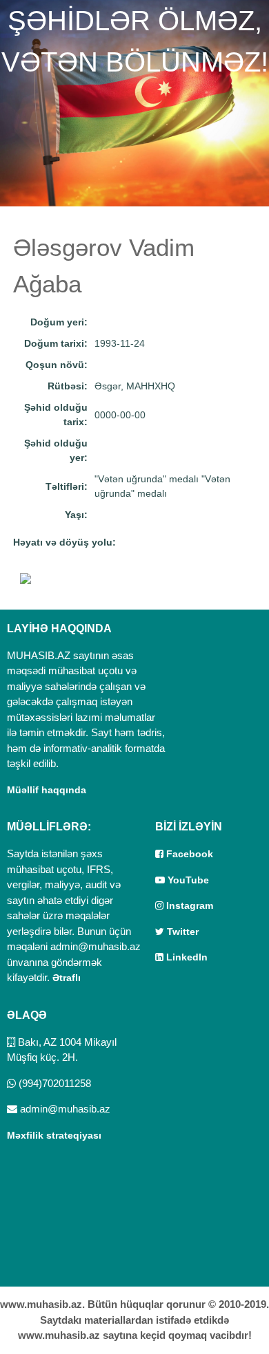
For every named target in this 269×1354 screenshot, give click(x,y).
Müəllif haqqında (46, 789)
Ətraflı (66, 977)
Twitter (181, 931)
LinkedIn (185, 957)
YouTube (187, 879)
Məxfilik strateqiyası (54, 1135)
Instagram (188, 905)
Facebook (188, 853)
